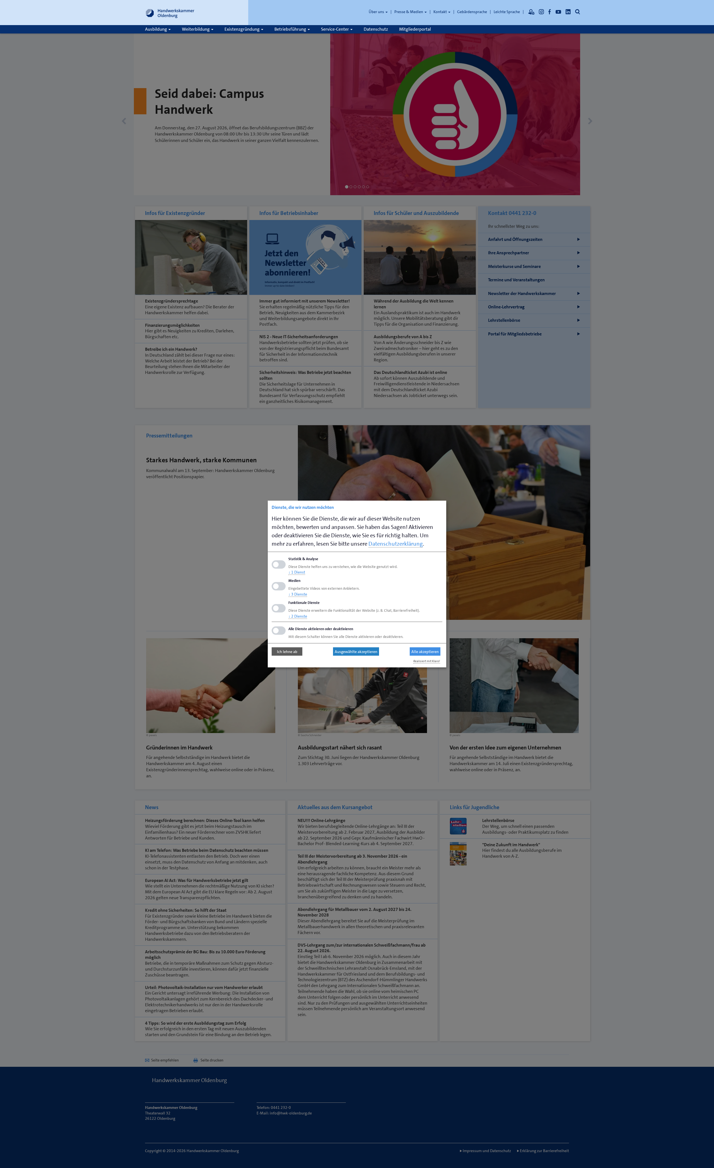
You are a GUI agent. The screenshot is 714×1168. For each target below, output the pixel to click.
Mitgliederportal (415, 29)
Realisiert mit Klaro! (426, 661)
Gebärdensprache (472, 11)
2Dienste (297, 615)
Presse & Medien (409, 11)
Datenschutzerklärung (395, 543)
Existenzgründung (242, 29)
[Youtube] (558, 11)
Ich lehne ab (287, 651)
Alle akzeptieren (425, 651)
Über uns (377, 11)
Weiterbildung (196, 29)
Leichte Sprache (507, 11)
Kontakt (440, 11)
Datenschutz (376, 29)
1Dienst (296, 572)
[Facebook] (549, 11)
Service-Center (335, 29)
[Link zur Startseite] (170, 12)
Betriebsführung (290, 29)
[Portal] (531, 11)
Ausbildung (156, 29)
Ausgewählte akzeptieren (356, 651)
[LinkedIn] (568, 11)
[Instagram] (541, 11)
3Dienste (297, 594)
